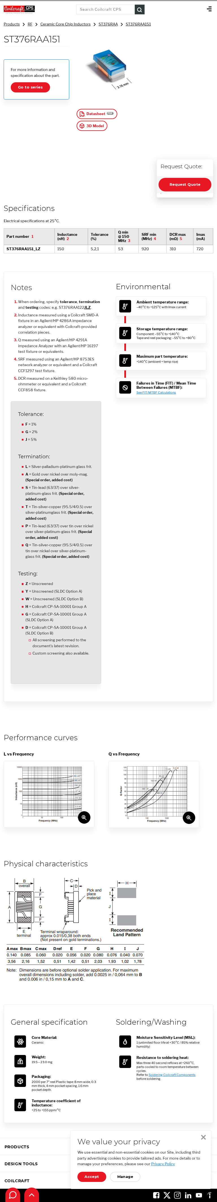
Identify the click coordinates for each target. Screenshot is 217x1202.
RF (30, 24)
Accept (91, 1177)
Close (203, 1137)
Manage (125, 1177)
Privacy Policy (163, 1164)
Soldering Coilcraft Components (172, 1075)
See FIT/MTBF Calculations (156, 392)
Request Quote (185, 184)
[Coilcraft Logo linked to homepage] (38, 9)
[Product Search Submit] (140, 9)
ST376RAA (108, 24)
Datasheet (95, 114)
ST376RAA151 (138, 24)
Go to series (30, 87)
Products (12, 24)
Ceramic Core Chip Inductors (65, 24)
